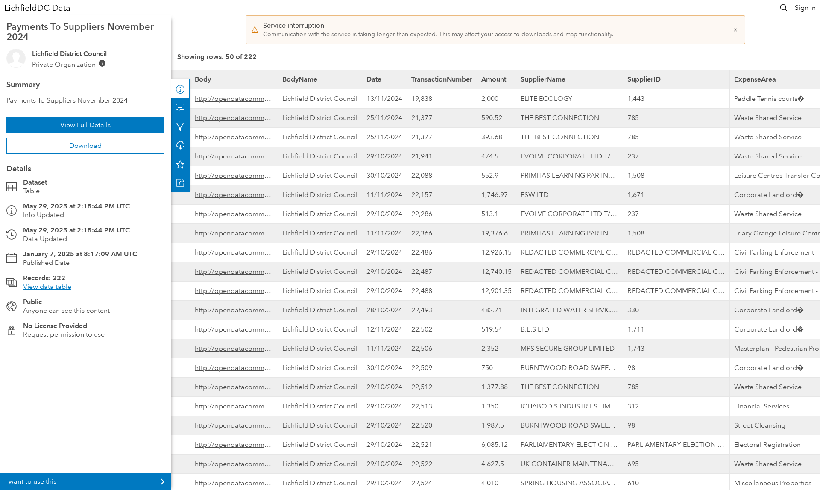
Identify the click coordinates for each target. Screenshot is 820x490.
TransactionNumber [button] (441, 79)
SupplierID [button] (644, 79)
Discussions (180, 107)
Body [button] (203, 79)
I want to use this (30, 481)
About (180, 88)
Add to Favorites (180, 164)
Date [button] (373, 79)
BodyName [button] (299, 79)
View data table (47, 286)
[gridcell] (224, 99)
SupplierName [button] (543, 79)
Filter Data (180, 126)
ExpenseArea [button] (755, 79)
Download (85, 145)
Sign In (805, 7)
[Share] (180, 182)
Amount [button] (493, 79)
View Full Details (85, 125)
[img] (102, 63)
